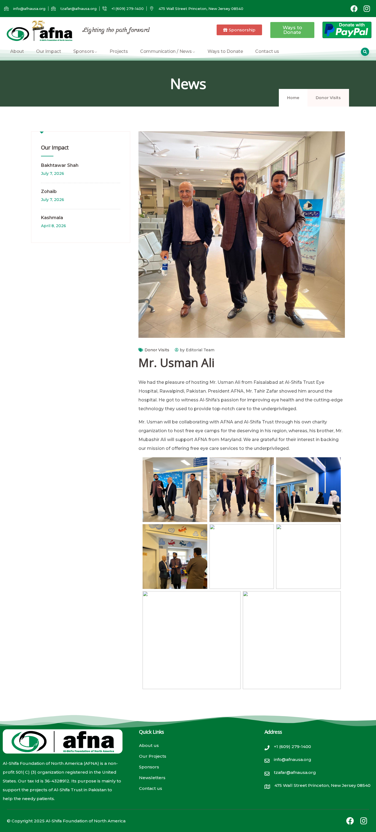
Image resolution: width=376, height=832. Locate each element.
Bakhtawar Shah (59, 165)
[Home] (39, 30)
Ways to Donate (225, 51)
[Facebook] (354, 8)
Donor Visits (328, 97)
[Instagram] (367, 8)
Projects (119, 51)
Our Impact (48, 51)
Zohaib (49, 191)
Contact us (267, 51)
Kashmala (52, 217)
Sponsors (83, 51)
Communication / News (166, 51)
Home (293, 97)
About (17, 51)
